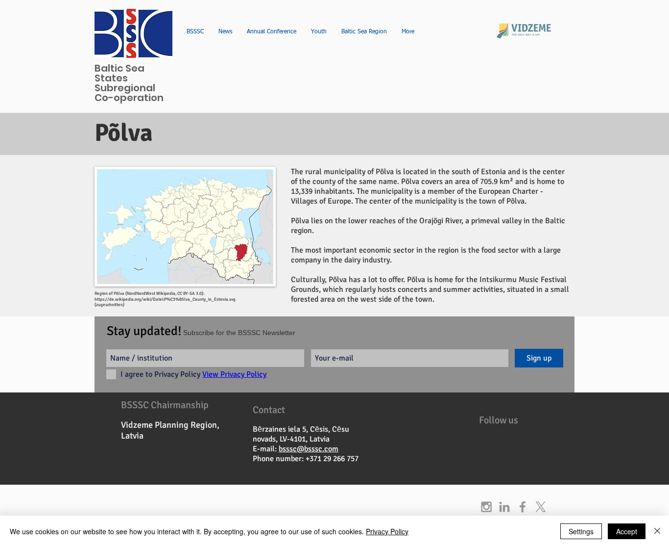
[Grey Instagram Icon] (486, 506)
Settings (581, 531)
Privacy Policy (387, 531)
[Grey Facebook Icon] (522, 506)
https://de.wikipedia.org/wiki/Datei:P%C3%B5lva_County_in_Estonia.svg (165, 299)
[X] (540, 506)
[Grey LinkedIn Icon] (504, 506)
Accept (626, 531)
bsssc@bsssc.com (308, 449)
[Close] (657, 531)
